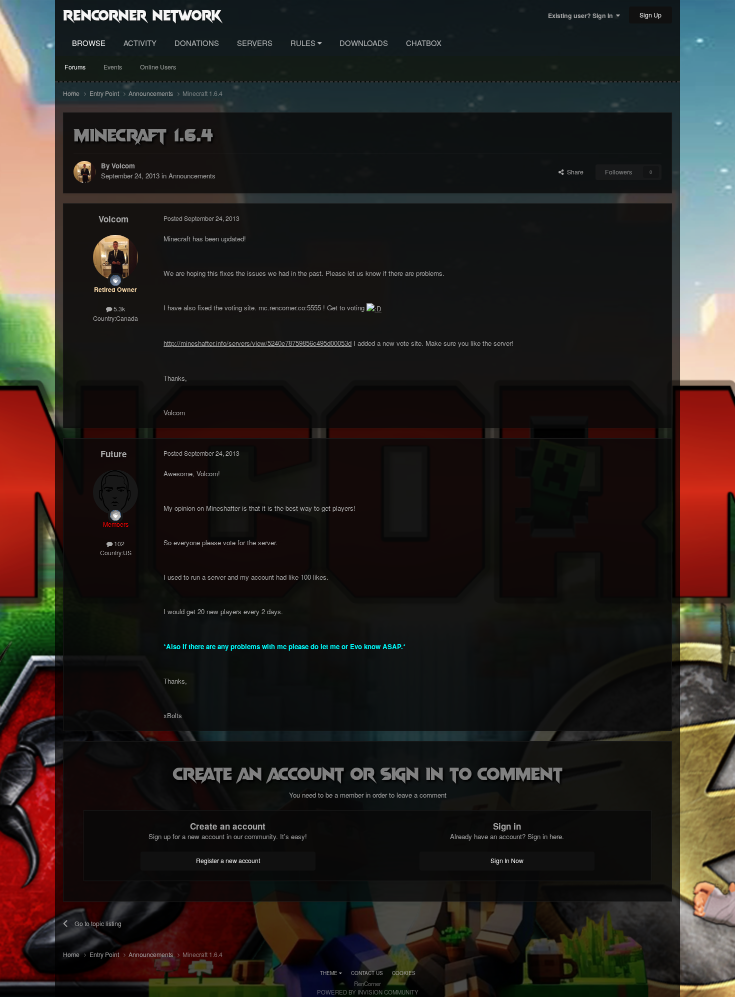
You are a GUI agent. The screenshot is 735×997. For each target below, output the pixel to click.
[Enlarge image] (374, 307)
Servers (254, 42)
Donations (196, 42)
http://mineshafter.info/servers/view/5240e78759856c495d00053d (258, 343)
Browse (89, 42)
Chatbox (424, 42)
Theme (329, 973)
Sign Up (651, 14)
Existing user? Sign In (582, 15)
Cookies (404, 973)
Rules (304, 42)
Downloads (364, 42)
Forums (75, 66)
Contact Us (367, 973)
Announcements (192, 175)
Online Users (158, 66)
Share (574, 171)
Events (113, 66)
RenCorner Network (142, 14)
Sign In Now (507, 860)
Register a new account (228, 860)
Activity (140, 42)
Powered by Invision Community (367, 992)
